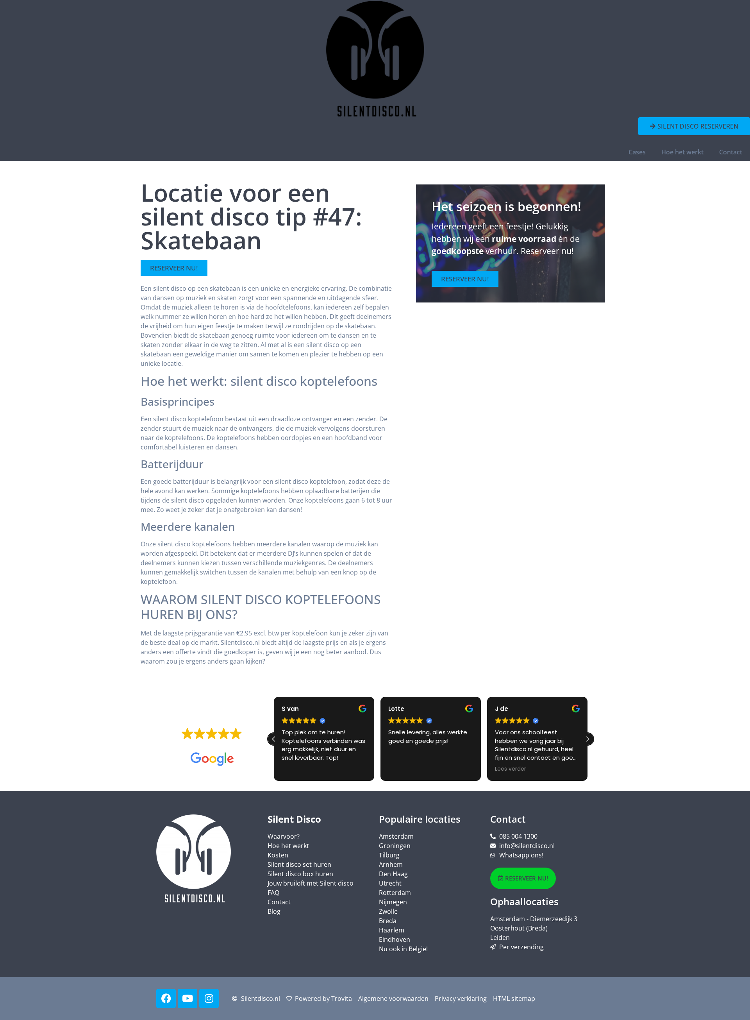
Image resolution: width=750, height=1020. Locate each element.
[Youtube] (187, 998)
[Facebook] (166, 998)
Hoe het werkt (682, 152)
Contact (730, 152)
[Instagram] (209, 998)
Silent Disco (294, 818)
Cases (637, 152)
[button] (587, 739)
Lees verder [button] (510, 769)
